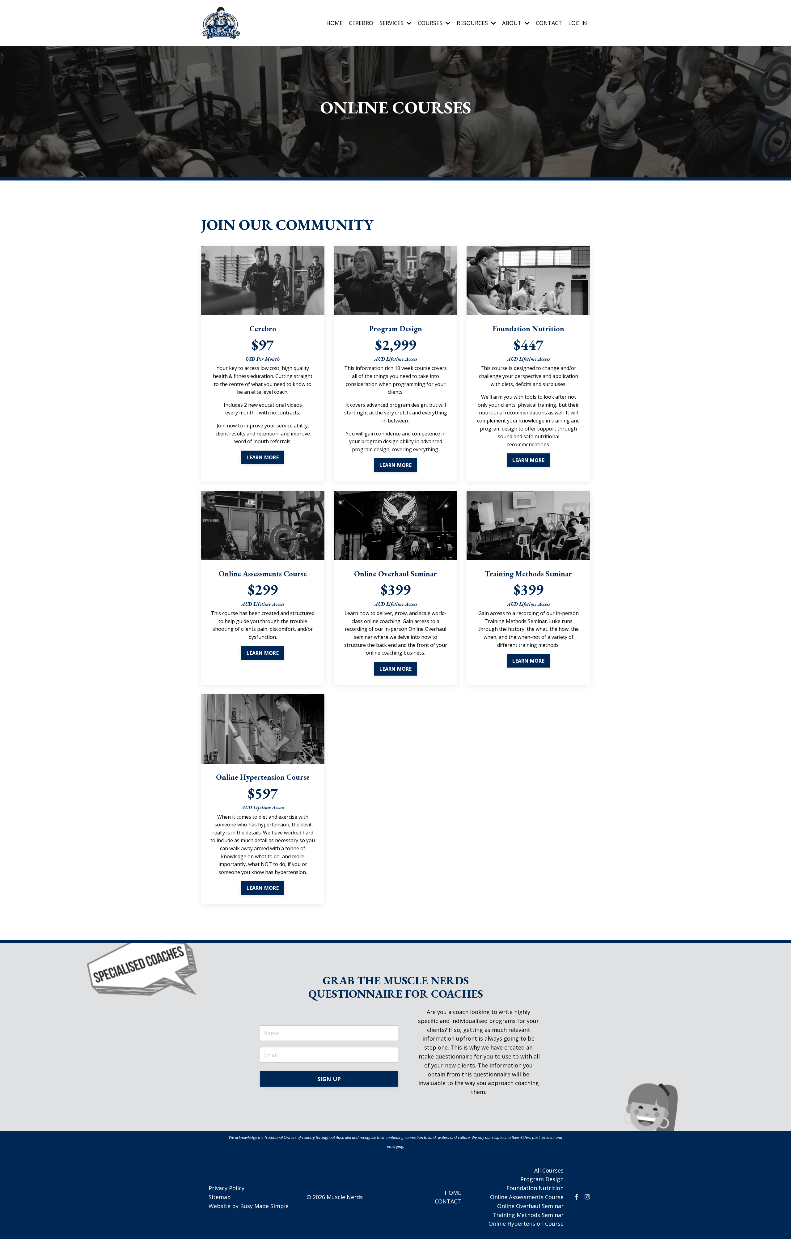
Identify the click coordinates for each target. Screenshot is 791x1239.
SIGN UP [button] (329, 1079)
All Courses (549, 1170)
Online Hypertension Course (526, 1223)
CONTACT (549, 23)
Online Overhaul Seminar (530, 1206)
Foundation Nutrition (535, 1188)
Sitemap (220, 1197)
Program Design (542, 1179)
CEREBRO (361, 23)
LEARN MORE (263, 457)
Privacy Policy (226, 1188)
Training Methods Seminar (528, 1215)
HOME (334, 23)
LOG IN (577, 23)
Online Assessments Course (527, 1197)
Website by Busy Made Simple (249, 1206)
